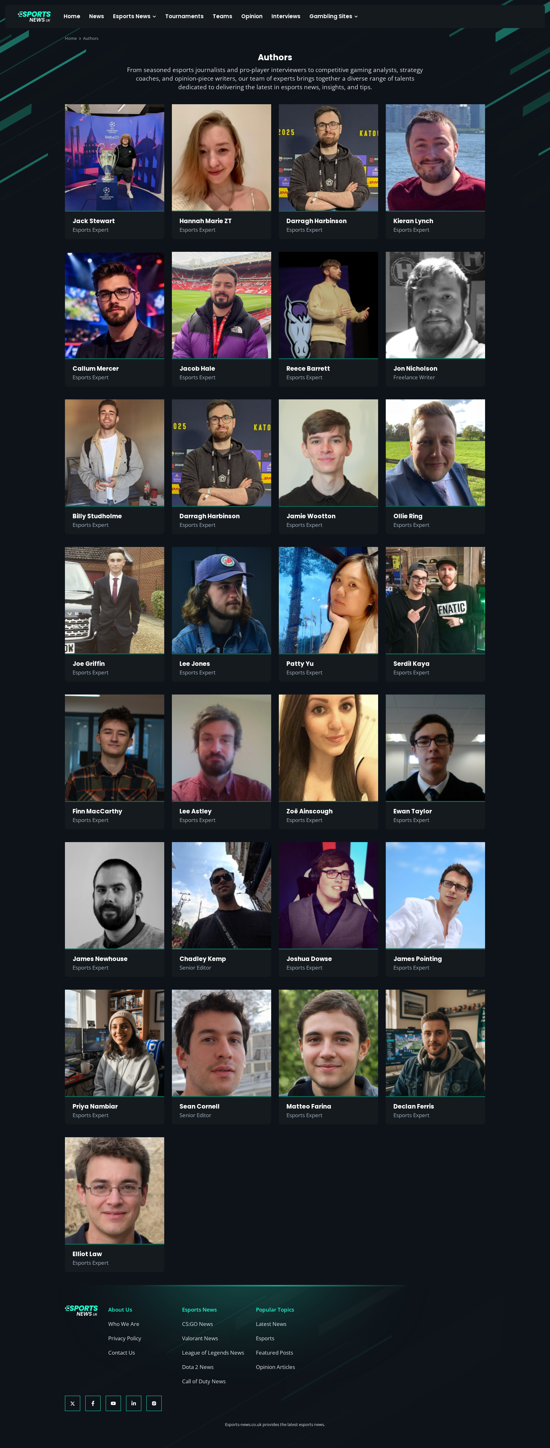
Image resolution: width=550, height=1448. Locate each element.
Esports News (132, 16)
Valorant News (200, 1338)
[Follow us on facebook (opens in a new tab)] (93, 1403)
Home (72, 16)
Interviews (285, 16)
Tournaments (184, 16)
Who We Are (123, 1324)
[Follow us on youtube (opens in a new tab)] (113, 1403)
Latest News (271, 1324)
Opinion (252, 16)
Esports (265, 1338)
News (96, 16)
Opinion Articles (275, 1367)
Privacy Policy (124, 1338)
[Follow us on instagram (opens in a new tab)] (154, 1403)
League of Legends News (213, 1352)
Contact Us (121, 1352)
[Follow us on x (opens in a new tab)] (72, 1403)
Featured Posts (274, 1352)
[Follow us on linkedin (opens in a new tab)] (133, 1403)
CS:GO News (197, 1324)
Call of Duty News (204, 1381)
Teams (222, 16)
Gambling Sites (330, 16)
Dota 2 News (198, 1367)
